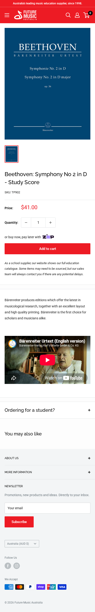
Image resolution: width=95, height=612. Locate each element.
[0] (86, 15)
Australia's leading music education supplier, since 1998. (47, 3)
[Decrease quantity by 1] (26, 222)
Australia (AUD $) (18, 543)
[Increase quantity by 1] (50, 222)
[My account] (77, 15)
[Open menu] (7, 15)
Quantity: (11, 222)
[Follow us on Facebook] (8, 566)
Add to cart (47, 249)
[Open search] (68, 15)
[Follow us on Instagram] (16, 566)
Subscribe (19, 522)
